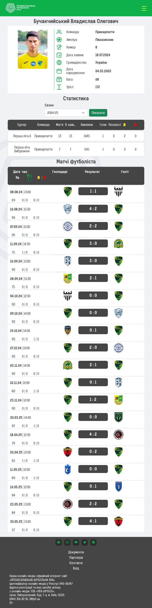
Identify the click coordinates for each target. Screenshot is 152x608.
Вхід (76, 568)
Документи (76, 552)
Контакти (76, 563)
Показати (98, 113)
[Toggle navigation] (144, 8)
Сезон (49, 105)
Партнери (76, 558)
